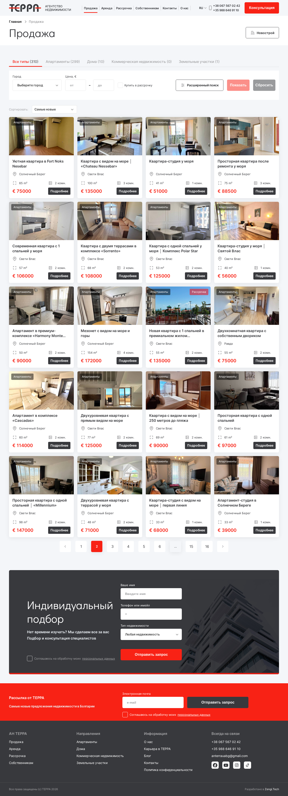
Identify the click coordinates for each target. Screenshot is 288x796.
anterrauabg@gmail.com (230, 756)
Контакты (170, 8)
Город (17, 76)
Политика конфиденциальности (168, 770)
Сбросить (264, 85)
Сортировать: (18, 109)
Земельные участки (92, 763)
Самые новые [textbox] (45, 109)
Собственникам (147, 8)
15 (191, 546)
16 (207, 546)
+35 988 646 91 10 (226, 10)
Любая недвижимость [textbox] (142, 634)
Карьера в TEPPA (157, 749)
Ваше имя (128, 585)
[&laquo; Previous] (65, 546)
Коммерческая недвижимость (100, 756)
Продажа (90, 8)
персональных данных (98, 658)
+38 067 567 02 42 (226, 5)
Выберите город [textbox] (30, 85)
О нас (184, 8)
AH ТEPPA (18, 733)
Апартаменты (86, 742)
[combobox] (37, 85)
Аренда (106, 8)
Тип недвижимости (135, 625)
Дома (80, 749)
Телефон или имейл (135, 605)
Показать (238, 85)
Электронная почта (136, 693)
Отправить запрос (151, 654)
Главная (15, 21)
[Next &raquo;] (222, 546)
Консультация (261, 8)
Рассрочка (124, 8)
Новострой (265, 33)
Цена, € (70, 76)
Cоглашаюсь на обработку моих (57, 658)
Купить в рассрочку (138, 85)
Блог (147, 756)
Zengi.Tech (272, 789)
